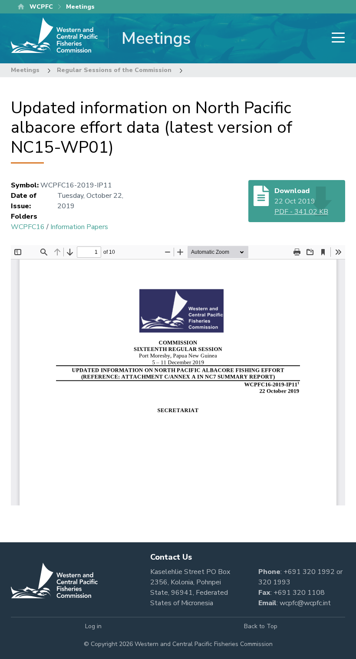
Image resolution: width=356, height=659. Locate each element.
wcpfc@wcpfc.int (305, 603)
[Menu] (335, 38)
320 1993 (274, 582)
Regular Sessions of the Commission (114, 70)
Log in (93, 626)
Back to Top (260, 626)
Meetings (25, 70)
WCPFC (41, 7)
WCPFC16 (28, 227)
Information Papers (79, 227)
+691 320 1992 (309, 572)
